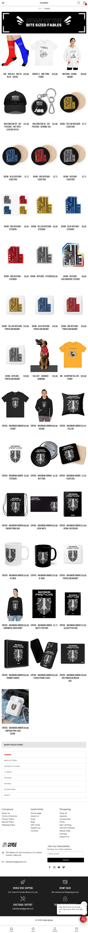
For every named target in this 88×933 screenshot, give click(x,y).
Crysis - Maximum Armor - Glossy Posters (70, 626)
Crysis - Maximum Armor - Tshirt (12, 427)
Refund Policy (8, 822)
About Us (6, 813)
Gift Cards (35, 825)
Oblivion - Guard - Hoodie (70, 75)
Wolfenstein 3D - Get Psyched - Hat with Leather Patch (12, 126)
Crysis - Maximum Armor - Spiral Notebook (70, 527)
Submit (66, 860)
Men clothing (10, 760)
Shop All (63, 813)
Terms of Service (9, 816)
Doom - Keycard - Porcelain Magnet (12, 377)
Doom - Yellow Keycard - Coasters (70, 125)
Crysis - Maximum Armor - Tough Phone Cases (41, 676)
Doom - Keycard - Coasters (70, 178)
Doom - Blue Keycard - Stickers (70, 228)
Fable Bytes (47, 920)
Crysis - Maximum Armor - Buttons (42, 477)
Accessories (10, 789)
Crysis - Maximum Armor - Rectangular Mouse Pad (70, 677)
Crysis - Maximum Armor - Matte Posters (42, 626)
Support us (35, 827)
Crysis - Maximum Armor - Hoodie (41, 427)
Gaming (7, 755)
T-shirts (8, 772)
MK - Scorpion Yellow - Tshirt (70, 377)
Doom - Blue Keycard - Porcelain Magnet (41, 327)
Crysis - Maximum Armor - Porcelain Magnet (70, 577)
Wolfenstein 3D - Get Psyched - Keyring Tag (41, 125)
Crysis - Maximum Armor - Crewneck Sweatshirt (12, 626)
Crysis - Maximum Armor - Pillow (70, 427)
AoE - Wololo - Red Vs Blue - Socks (12, 75)
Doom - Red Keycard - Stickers (13, 228)
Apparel (7, 783)
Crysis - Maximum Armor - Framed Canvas (12, 676)
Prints (7, 795)
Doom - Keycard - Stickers (41, 276)
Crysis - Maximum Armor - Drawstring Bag (12, 527)
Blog (33, 822)
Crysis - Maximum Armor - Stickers (13, 477)
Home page (36, 813)
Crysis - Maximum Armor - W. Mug (12, 577)
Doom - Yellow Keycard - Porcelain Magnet (12, 327)
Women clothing (12, 766)
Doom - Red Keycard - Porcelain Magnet (70, 327)
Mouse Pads (65, 830)
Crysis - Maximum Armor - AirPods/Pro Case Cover (12, 730)
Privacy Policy (8, 819)
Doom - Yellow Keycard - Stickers (41, 228)
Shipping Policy (8, 825)
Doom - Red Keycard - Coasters (42, 178)
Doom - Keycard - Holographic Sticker (70, 278)
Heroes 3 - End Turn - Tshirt (41, 75)
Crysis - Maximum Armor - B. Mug (41, 577)
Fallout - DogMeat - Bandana (41, 377)
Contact (34, 830)
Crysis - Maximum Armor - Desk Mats (41, 527)
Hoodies (8, 778)
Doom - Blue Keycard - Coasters (13, 178)
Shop (33, 819)
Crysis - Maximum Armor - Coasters (70, 477)
